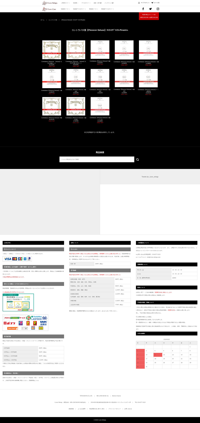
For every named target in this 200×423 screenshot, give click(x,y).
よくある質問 (81, 409)
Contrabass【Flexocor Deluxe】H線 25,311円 (51, 119)
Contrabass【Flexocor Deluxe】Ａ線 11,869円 (148, 63)
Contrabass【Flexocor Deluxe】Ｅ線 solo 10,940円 (100, 91)
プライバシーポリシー (114, 409)
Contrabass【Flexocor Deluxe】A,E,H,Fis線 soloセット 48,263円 (76, 64)
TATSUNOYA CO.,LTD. (86, 396)
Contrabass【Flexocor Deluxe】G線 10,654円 (100, 62)
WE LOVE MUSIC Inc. (103, 396)
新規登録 (71, 409)
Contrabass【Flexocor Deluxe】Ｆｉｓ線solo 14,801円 (148, 92)
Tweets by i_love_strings (150, 177)
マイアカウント (145, 2)
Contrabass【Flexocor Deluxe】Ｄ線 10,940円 (124, 63)
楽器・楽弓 (97, 3)
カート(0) (156, 2)
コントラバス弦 (52, 20)
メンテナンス (108, 3)
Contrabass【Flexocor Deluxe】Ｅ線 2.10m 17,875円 (75, 120)
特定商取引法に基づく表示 (96, 409)
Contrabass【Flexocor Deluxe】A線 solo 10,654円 (76, 92)
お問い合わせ (128, 409)
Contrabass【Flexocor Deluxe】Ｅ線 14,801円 (51, 92)
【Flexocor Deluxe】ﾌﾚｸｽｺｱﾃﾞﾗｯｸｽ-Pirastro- (73, 20)
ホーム (42, 20)
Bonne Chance (116, 396)
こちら (37, 380)
